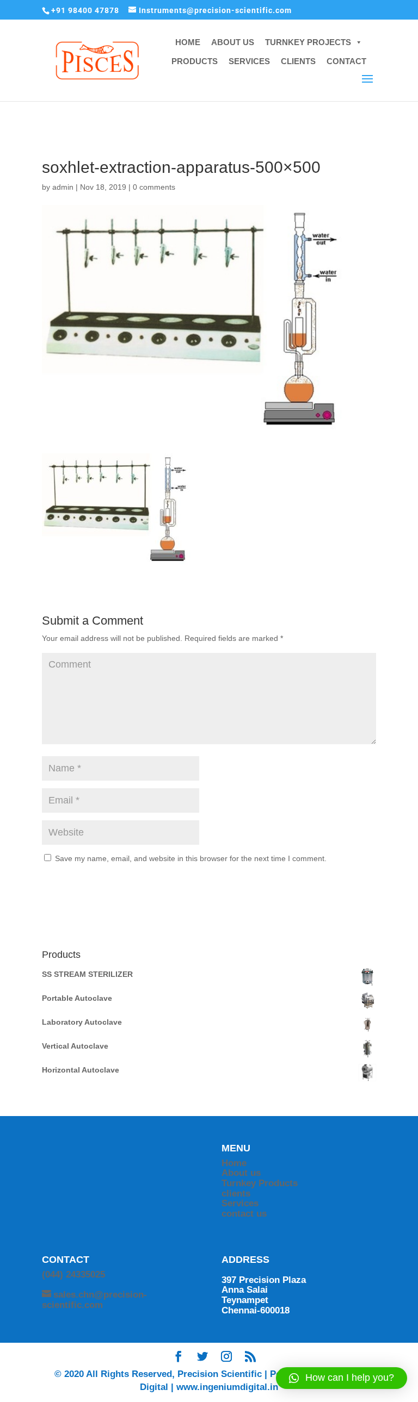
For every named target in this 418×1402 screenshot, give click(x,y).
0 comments (154, 187)
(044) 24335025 (73, 1274)
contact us (244, 1213)
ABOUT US (232, 42)
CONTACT (346, 61)
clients (236, 1193)
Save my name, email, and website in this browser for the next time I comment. (191, 858)
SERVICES (249, 61)
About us (241, 1173)
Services (240, 1203)
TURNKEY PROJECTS (308, 42)
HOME (187, 42)
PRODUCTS (194, 61)
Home (234, 1163)
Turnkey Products (260, 1183)
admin (62, 187)
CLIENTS (298, 61)
